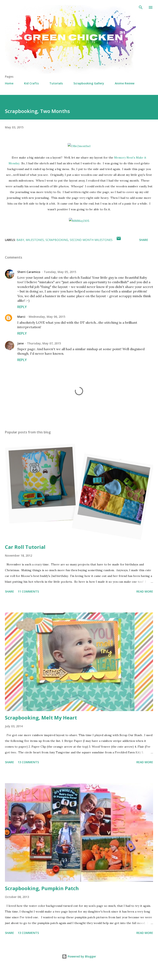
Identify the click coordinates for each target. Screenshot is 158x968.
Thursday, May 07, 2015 (44, 343)
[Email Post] (118, 240)
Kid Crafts (31, 83)
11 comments (28, 591)
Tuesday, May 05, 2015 (60, 272)
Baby (20, 240)
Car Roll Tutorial (25, 546)
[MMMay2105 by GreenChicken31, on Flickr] (79, 221)
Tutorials (56, 83)
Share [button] (143, 240)
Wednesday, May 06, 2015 (47, 317)
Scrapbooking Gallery (88, 83)
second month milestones (91, 240)
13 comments (28, 762)
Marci (21, 317)
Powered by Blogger (81, 956)
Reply (22, 307)
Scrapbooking (56, 240)
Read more (144, 591)
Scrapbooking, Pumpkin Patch (42, 888)
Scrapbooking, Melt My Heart (41, 717)
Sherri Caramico (28, 272)
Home (9, 83)
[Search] (140, 7)
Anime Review (124, 83)
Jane (20, 343)
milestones (35, 240)
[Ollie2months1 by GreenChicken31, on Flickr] (79, 146)
